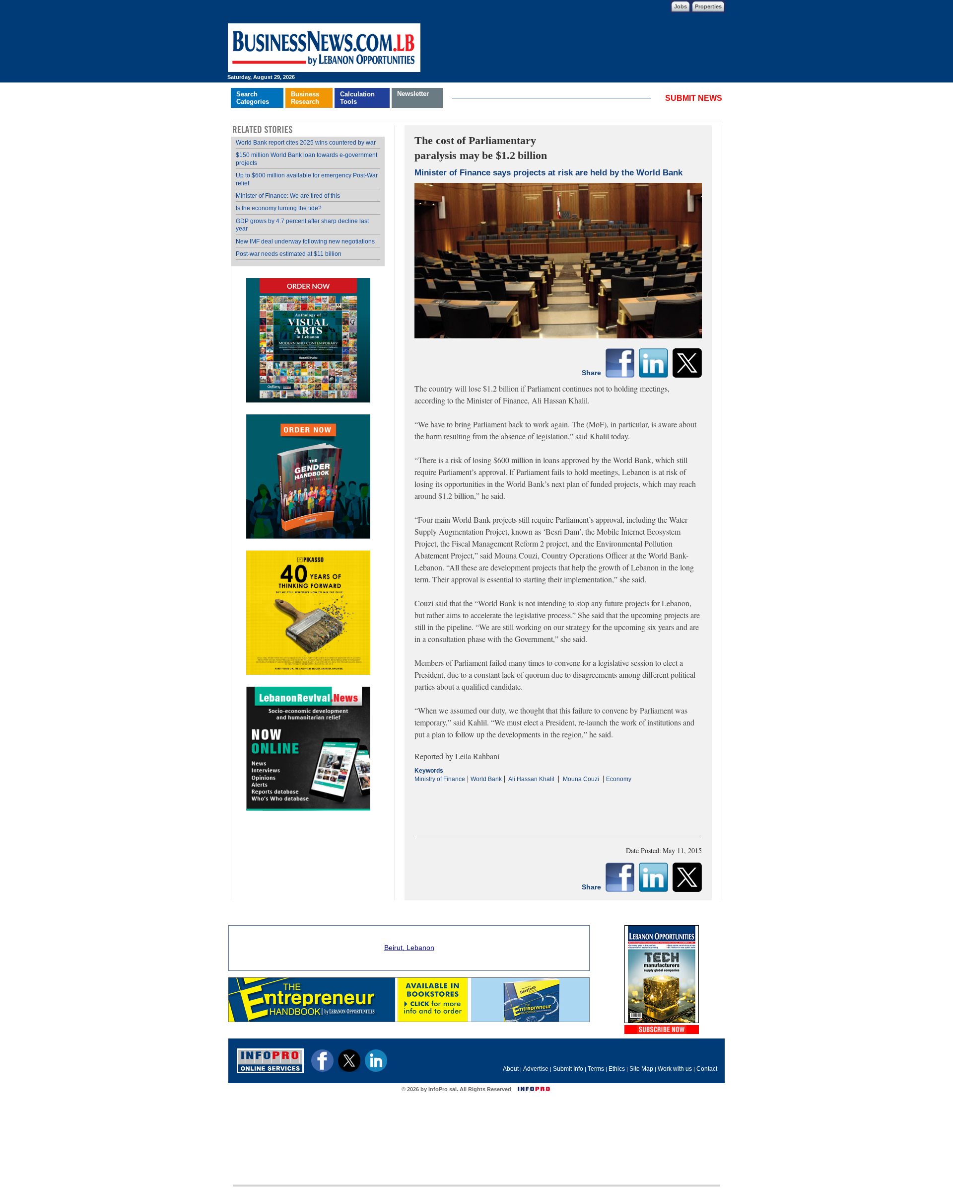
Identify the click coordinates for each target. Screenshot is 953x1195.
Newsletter (413, 93)
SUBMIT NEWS (693, 98)
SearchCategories (252, 97)
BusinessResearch (305, 97)
